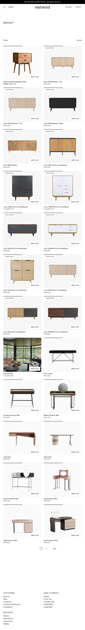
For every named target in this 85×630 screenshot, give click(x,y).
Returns (6, 616)
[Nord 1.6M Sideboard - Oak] (63, 63)
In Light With (48, 607)
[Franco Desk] (63, 355)
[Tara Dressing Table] (63, 480)
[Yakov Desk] (63, 438)
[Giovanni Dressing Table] (22, 396)
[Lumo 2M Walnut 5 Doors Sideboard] (63, 313)
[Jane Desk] (22, 438)
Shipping (6, 624)
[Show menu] (4, 7)
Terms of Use (7, 621)
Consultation (8, 607)
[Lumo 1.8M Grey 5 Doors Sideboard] (22, 230)
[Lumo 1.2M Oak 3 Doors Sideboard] (63, 146)
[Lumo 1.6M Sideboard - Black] (63, 105)
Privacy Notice (8, 618)
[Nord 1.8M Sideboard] (22, 146)
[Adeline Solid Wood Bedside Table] (22, 63)
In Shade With (48, 604)
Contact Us (7, 602)
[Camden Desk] (22, 355)
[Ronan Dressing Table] (22, 480)
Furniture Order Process (11, 604)
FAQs (5, 599)
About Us (6, 596)
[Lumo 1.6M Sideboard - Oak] (22, 105)
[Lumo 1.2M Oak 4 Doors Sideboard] (22, 271)
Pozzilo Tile (47, 599)
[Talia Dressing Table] (22, 522)
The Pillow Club (49, 602)
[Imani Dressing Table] (63, 522)
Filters (5, 40)
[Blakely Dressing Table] (63, 396)
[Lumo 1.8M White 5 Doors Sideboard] (63, 230)
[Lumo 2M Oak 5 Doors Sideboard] (22, 313)
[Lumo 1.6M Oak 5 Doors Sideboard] (63, 271)
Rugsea (46, 596)
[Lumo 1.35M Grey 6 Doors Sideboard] (22, 188)
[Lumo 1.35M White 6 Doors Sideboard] (63, 188)
